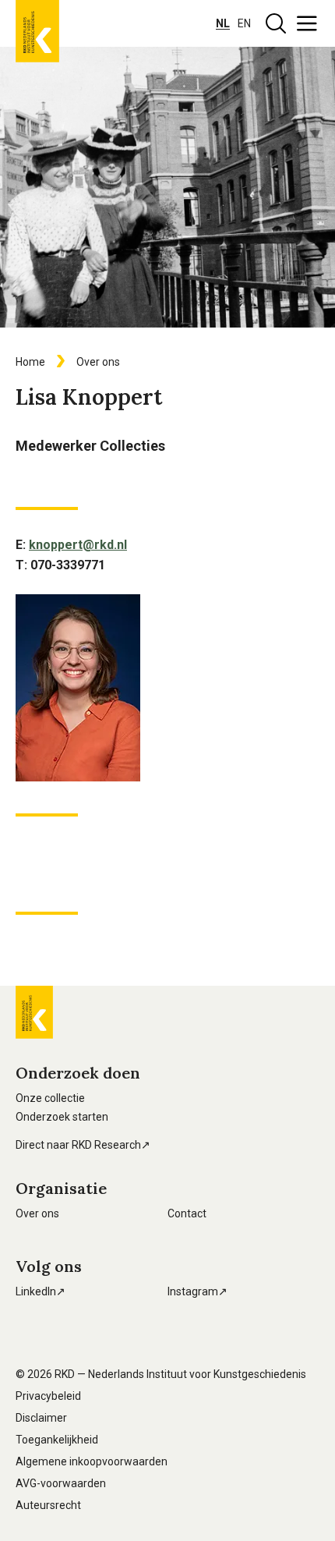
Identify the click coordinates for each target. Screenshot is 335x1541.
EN (244, 23)
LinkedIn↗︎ (40, 1291)
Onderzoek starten (62, 1117)
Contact (187, 1213)
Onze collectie (50, 1098)
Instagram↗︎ (197, 1291)
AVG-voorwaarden (61, 1483)
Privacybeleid (48, 1396)
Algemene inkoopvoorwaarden (92, 1461)
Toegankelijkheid (57, 1439)
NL (223, 23)
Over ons (37, 1213)
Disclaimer (41, 1418)
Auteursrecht (48, 1505)
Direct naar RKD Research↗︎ (83, 1145)
